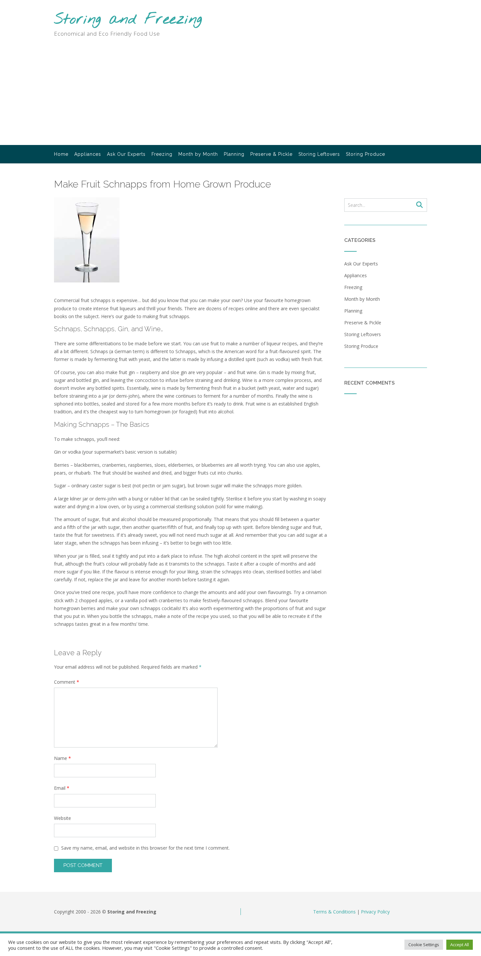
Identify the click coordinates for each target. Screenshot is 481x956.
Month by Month (198, 154)
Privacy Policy (375, 912)
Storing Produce (365, 154)
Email (61, 788)
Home (61, 154)
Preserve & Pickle (271, 154)
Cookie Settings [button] (423, 944)
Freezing (161, 154)
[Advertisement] (240, 96)
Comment (66, 682)
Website (62, 818)
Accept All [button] (459, 944)
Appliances (87, 154)
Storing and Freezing (128, 19)
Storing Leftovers (319, 154)
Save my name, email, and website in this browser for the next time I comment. (145, 848)
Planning (234, 154)
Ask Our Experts (126, 154)
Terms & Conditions (334, 912)
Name (62, 758)
